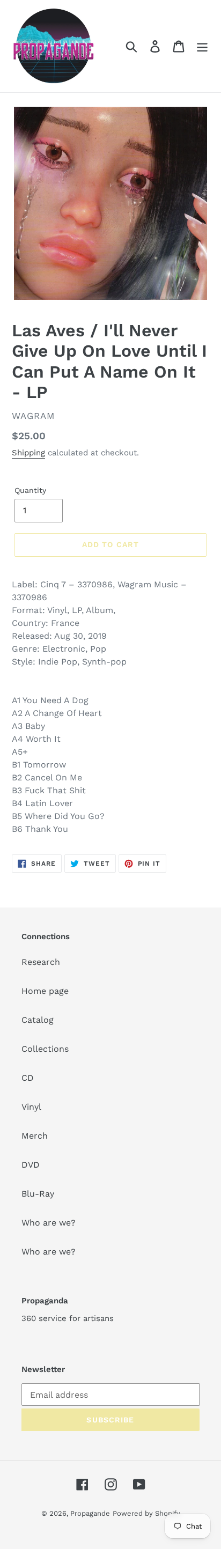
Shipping (28, 453)
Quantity (30, 490)
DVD (30, 1165)
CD (27, 1078)
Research (40, 962)
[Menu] (202, 46)
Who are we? (48, 1223)
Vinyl (31, 1107)
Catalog (37, 1020)
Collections (45, 1049)
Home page (45, 991)
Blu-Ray (37, 1194)
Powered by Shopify (146, 1513)
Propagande (90, 1513)
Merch (34, 1136)
